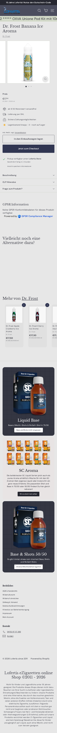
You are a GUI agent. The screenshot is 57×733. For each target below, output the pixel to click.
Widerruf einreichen (11, 598)
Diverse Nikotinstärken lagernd (28, 567)
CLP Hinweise (9, 182)
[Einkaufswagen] (45, 10)
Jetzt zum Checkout (28, 148)
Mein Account (8, 617)
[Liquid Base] (28, 393)
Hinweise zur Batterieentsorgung (16, 610)
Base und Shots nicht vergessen (28, 430)
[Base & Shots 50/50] (28, 527)
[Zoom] (45, 79)
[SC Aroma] (28, 453)
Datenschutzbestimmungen (14, 606)
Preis (5, 94)
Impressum (7, 613)
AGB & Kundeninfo (10, 591)
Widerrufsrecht (9, 595)
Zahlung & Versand (10, 602)
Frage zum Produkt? (12, 188)
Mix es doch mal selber (28, 494)
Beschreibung (9, 175)
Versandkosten (20, 133)
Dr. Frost (6, 36)
